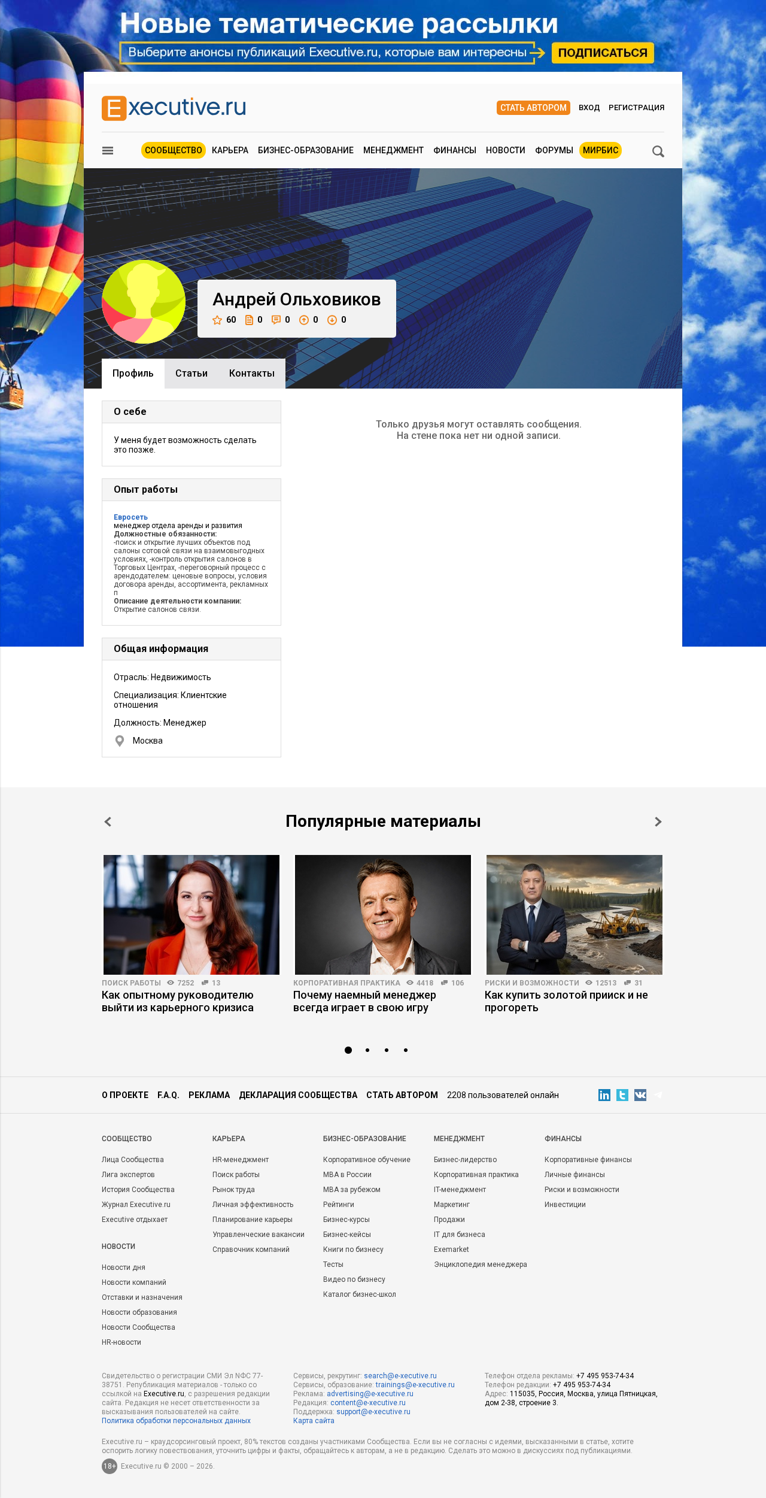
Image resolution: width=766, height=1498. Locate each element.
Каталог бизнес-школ (359, 1294)
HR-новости (121, 1342)
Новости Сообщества (138, 1327)
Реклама (209, 1095)
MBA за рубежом (352, 1189)
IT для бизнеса (459, 1234)
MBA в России (347, 1174)
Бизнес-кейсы (347, 1234)
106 (457, 983)
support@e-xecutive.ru (373, 1412)
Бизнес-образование (306, 150)
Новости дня (123, 1267)
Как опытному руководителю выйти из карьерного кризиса (178, 1001)
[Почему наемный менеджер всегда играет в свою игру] (383, 915)
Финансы (454, 150)
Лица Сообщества (133, 1160)
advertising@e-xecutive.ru (370, 1394)
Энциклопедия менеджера (480, 1264)
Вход (589, 107)
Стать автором (533, 108)
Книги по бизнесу (353, 1249)
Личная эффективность (252, 1204)
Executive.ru (164, 1394)
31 (638, 983)
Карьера (230, 150)
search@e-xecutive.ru (400, 1376)
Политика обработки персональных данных (176, 1421)
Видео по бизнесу (354, 1279)
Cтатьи (191, 373)
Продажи (449, 1219)
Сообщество (173, 150)
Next (658, 821)
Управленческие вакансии (258, 1234)
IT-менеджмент (460, 1189)
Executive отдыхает (135, 1219)
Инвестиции (565, 1204)
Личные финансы (575, 1174)
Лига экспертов (128, 1174)
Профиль (133, 373)
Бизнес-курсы (346, 1219)
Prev (108, 821)
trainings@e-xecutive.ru (415, 1385)
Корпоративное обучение (367, 1160)
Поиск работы (131, 983)
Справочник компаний (251, 1249)
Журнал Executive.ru (136, 1204)
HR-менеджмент (240, 1160)
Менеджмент (393, 150)
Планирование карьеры (252, 1219)
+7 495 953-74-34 (605, 1376)
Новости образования (139, 1312)
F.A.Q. (168, 1095)
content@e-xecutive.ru (368, 1403)
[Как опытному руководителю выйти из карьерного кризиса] (191, 915)
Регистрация (636, 107)
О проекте (125, 1095)
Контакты (252, 373)
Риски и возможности (532, 983)
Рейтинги (338, 1204)
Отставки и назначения (142, 1297)
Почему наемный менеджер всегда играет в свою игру (364, 1001)
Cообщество (127, 1139)
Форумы (554, 150)
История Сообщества (138, 1189)
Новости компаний (134, 1282)
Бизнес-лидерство (465, 1160)
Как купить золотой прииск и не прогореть (566, 1001)
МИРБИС (600, 150)
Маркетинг (452, 1204)
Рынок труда (233, 1189)
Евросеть (131, 517)
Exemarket (451, 1249)
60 (231, 320)
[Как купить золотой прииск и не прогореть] (574, 915)
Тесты (333, 1264)
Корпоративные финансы (588, 1160)
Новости (505, 150)
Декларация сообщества (298, 1095)
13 (216, 983)
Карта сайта (314, 1421)
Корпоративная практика (346, 983)
